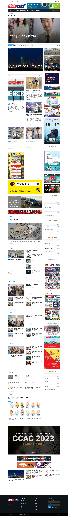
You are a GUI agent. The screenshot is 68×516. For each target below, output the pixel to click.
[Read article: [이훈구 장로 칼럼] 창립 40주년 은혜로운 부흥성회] (16, 321)
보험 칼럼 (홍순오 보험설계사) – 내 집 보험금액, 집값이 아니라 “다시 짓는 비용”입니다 (15, 380)
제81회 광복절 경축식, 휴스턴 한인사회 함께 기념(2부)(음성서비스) (34, 115)
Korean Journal (12, 13)
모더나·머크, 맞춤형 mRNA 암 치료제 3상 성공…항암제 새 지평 (16, 102)
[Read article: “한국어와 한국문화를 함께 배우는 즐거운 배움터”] (28, 299)
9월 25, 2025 (33, 318)
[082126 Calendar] (52, 161)
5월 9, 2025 (33, 336)
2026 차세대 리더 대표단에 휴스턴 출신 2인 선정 (33, 140)
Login (59, 1)
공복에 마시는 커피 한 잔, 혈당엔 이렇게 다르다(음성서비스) (22, 45)
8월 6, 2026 (33, 299)
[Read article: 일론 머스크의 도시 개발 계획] (10, 335)
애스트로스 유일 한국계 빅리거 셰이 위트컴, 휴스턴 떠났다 (36, 260)
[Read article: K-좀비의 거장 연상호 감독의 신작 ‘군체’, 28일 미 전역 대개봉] (28, 267)
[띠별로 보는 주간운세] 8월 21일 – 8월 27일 (19, 397)
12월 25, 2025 (34, 348)
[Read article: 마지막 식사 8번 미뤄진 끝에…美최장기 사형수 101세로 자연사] (34, 83)
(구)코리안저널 (36, 10)
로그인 (22, 506)
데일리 (10, 10)
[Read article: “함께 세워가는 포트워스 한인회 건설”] (28, 353)
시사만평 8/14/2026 (28, 382)
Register (21, 1)
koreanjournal (12, 40)
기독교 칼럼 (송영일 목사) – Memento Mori (14, 382)
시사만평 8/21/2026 (13, 220)
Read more (10, 111)
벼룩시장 (36, 503)
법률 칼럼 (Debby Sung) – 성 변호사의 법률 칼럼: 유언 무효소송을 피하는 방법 (33, 388)
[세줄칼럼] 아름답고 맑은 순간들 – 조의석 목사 (14, 384)
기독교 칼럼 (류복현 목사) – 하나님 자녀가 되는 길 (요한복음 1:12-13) (32, 380)
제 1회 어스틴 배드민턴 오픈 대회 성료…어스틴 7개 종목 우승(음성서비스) (16, 356)
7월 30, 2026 (15, 304)
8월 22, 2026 (46, 53)
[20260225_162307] (52, 335)
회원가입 (22, 507)
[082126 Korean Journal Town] (52, 276)
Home (8, 13)
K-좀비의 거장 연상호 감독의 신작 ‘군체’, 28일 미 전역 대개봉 (37, 265)
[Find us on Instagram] (58, 514)
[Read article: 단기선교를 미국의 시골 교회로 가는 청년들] (10, 330)
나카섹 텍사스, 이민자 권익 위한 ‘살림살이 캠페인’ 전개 (21, 37)
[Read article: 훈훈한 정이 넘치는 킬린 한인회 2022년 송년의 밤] (28, 363)
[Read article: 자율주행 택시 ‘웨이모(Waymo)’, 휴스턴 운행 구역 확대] (28, 272)
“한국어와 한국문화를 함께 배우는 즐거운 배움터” (37, 298)
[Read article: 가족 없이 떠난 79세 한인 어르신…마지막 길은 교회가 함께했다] (10, 299)
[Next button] (57, 30)
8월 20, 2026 (15, 104)
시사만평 (9, 223)
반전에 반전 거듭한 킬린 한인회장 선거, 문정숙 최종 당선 (37, 347)
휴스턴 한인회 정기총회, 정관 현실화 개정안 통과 (15, 140)
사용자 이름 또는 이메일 (51, 500)
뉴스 (10, 33)
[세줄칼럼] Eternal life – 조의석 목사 (32, 375)
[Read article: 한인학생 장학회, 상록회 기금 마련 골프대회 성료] (28, 304)
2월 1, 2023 (33, 353)
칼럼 (17, 10)
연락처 (17, 1)
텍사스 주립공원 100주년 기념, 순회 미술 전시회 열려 (37, 357)
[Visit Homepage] (17, 5)
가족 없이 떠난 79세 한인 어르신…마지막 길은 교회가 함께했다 (19, 298)
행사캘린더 (36, 504)
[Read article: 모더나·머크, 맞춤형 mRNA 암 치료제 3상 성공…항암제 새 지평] (16, 89)
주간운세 (9, 401)
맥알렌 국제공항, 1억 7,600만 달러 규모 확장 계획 (37, 329)
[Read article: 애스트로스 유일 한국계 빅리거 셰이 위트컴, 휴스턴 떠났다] (28, 261)
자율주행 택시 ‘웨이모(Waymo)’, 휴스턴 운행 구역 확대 (37, 271)
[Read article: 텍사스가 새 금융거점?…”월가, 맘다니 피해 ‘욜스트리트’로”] (16, 474)
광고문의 (11, 1)
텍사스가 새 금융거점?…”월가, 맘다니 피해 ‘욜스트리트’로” (25, 66)
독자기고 (9, 315)
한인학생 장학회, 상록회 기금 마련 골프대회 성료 (37, 303)
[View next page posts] (26, 278)
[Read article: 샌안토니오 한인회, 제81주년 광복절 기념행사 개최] (16, 290)
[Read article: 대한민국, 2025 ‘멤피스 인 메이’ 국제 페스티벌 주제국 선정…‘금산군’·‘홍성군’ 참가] (28, 335)
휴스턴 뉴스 (23, 500)
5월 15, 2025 (15, 334)
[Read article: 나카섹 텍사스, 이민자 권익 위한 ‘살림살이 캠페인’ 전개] (28, 256)
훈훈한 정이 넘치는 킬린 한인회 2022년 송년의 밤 (37, 362)
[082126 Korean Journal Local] (52, 307)
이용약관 (14, 1)
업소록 (32, 10)
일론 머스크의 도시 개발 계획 (18, 333)
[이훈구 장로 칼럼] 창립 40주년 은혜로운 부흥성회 (34, 316)
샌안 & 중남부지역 (40, 281)
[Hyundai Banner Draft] (52, 88)
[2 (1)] (52, 359)
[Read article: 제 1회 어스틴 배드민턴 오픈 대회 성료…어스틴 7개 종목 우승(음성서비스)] (16, 350)
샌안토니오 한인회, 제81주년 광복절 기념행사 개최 (33, 285)
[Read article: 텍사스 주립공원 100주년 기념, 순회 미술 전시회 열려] (28, 358)
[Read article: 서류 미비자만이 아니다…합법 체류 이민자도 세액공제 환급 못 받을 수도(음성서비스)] (28, 472)
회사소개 (9, 1)
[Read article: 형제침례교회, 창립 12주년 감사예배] (10, 304)
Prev (9, 340)
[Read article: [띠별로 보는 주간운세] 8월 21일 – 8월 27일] (25, 409)
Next (12, 340)
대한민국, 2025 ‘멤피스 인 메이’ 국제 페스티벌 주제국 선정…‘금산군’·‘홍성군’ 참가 (37, 334)
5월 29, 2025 (15, 330)
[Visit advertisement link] (43, 6)
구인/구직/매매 (22, 10)
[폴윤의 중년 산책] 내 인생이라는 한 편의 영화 (32, 384)
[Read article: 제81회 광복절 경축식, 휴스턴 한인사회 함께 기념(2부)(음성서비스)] (34, 107)
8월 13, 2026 (15, 299)
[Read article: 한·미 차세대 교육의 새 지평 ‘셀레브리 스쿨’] (16, 254)
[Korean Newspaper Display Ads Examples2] (52, 78)
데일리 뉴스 (23, 502)
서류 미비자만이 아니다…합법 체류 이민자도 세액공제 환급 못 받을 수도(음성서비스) (52, 51)
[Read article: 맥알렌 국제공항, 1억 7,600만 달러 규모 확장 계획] (28, 330)
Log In (19, 1)
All (39, 75)
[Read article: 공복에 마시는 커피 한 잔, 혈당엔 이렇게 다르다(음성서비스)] (28, 477)
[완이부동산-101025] (16, 165)
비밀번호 (49, 503)
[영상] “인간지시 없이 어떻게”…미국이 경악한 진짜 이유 (52, 67)
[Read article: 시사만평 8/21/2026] (25, 231)
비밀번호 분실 (53, 507)
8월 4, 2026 (15, 358)
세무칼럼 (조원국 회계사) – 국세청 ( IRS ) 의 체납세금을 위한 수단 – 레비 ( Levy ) (15, 388)
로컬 (13, 10)
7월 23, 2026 (33, 304)
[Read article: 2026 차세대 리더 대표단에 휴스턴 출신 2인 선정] (34, 133)
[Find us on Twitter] (57, 514)
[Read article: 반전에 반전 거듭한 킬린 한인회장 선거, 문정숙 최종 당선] (28, 348)
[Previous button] (10, 30)
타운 (27, 10)
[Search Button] (58, 10)
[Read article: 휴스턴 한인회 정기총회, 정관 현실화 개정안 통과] (16, 133)
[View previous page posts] (24, 278)
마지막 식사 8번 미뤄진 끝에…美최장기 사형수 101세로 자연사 (34, 91)
